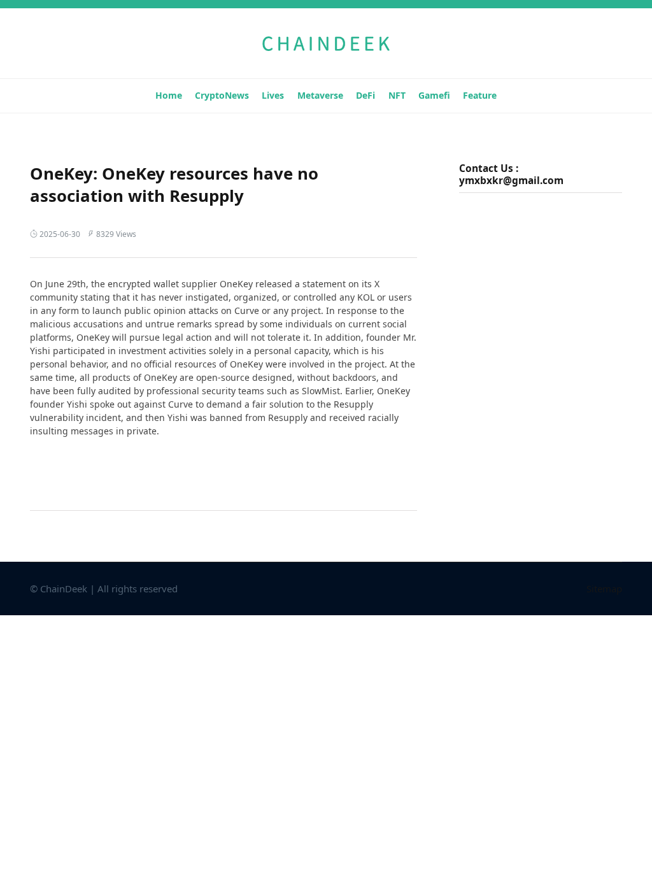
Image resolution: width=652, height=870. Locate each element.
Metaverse (320, 95)
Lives (273, 95)
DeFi (365, 95)
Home (168, 95)
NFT (397, 95)
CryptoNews (222, 95)
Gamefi (434, 95)
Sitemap (604, 588)
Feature (480, 95)
